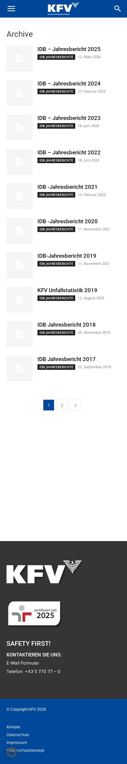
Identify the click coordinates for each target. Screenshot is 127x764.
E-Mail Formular (23, 663)
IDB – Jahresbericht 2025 (69, 49)
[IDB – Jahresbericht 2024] (20, 93)
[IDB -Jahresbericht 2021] (20, 196)
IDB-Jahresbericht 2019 (66, 256)
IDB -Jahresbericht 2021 (67, 187)
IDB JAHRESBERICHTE (56, 57)
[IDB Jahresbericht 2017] (20, 369)
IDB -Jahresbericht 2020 (67, 221)
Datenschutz (18, 734)
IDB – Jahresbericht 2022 (69, 152)
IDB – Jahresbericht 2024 (69, 83)
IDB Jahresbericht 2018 (66, 324)
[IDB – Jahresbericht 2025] (20, 58)
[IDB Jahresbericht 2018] (20, 334)
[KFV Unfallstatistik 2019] (20, 300)
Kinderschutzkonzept (25, 750)
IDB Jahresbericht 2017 (66, 359)
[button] (11, 9)
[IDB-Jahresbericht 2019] (20, 265)
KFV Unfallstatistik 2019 (67, 290)
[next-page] (75, 405)
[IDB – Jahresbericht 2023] (20, 127)
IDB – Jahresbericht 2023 (69, 118)
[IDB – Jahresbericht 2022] (20, 162)
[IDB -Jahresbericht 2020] (20, 231)
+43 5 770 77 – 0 (42, 671)
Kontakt (13, 727)
